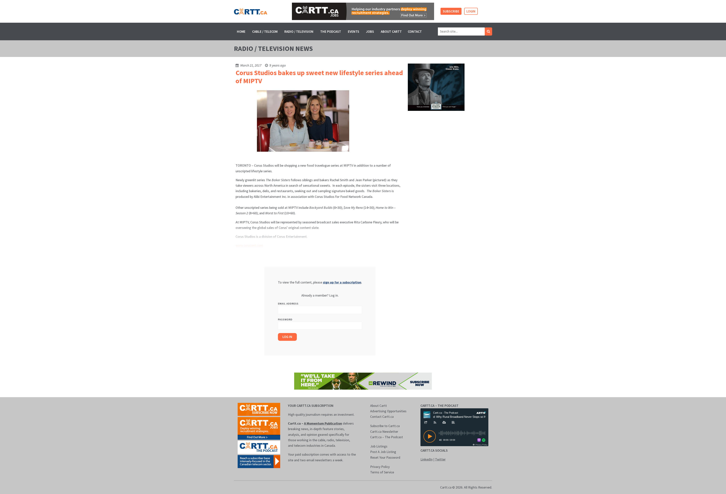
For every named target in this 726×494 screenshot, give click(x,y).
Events (353, 31)
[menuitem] (241, 31)
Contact (415, 31)
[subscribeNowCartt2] (259, 409)
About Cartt (391, 31)
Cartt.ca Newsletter (384, 431)
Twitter (440, 459)
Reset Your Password (385, 457)
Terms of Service (382, 472)
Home (241, 31)
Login (470, 11)
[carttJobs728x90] (363, 11)
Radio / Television (298, 31)
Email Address (288, 303)
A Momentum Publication (323, 423)
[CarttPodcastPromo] (259, 447)
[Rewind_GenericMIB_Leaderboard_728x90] (363, 380)
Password (285, 319)
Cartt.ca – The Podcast (386, 437)
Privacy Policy (380, 466)
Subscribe (451, 11)
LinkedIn (426, 459)
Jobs (370, 31)
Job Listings (378, 446)
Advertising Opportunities (388, 411)
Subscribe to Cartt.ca (385, 426)
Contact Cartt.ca (382, 416)
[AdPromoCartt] (259, 461)
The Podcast (330, 31)
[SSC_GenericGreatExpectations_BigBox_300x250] (436, 87)
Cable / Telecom (265, 31)
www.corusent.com (249, 245)
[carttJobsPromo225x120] (259, 428)
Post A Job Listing (383, 452)
